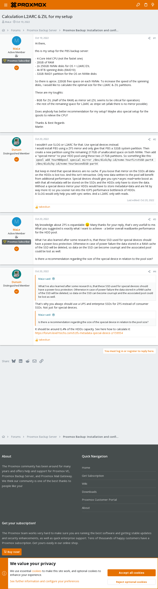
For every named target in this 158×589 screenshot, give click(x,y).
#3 (154, 219)
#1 (154, 38)
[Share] (149, 38)
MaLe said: (44, 278)
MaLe (8, 22)
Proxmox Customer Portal (99, 499)
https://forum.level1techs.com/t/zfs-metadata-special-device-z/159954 (79, 333)
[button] (6, 4)
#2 (154, 139)
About (86, 508)
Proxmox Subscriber (19, 60)
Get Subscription (93, 476)
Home (86, 467)
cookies (36, 571)
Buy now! (14, 552)
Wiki (84, 483)
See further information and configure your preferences (44, 581)
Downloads (89, 492)
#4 (154, 271)
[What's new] (153, 5)
